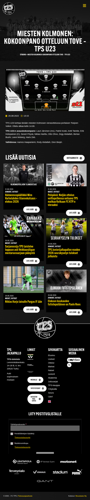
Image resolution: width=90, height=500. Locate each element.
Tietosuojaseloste (25, 496)
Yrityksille (52, 389)
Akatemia (52, 378)
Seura (51, 393)
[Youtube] (71, 360)
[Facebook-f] (75, 360)
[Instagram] (69, 360)
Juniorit (51, 374)
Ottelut (51, 363)
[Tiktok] (73, 360)
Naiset (51, 370)
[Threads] (79, 360)
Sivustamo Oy (81, 496)
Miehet (51, 366)
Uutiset (51, 359)
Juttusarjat (53, 381)
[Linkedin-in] (77, 360)
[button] (84, 6)
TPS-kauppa (54, 385)
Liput (50, 396)
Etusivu (23, 55)
